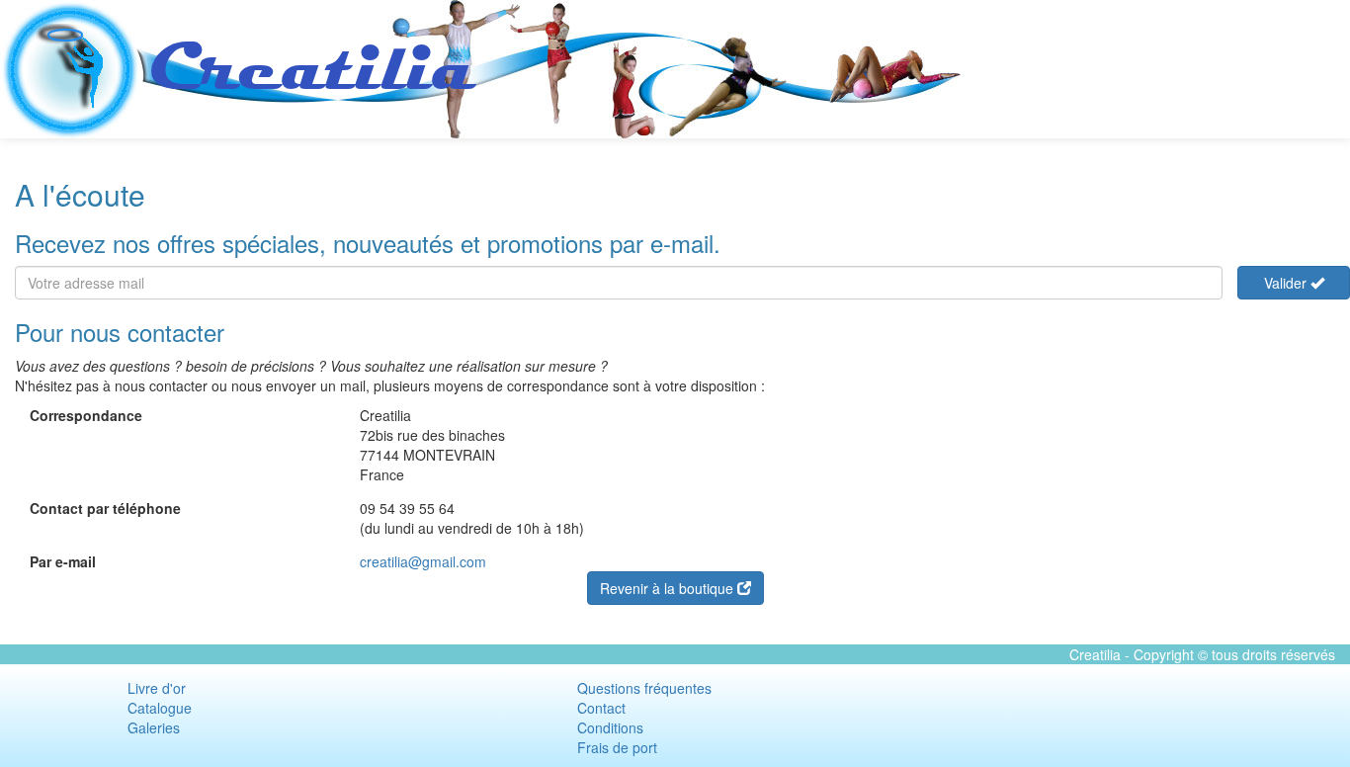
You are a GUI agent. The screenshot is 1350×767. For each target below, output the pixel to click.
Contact (601, 708)
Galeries (153, 727)
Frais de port (617, 747)
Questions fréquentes (644, 688)
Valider (1287, 283)
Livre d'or (156, 688)
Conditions (610, 727)
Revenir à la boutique (668, 588)
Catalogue (159, 708)
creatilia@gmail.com (423, 561)
